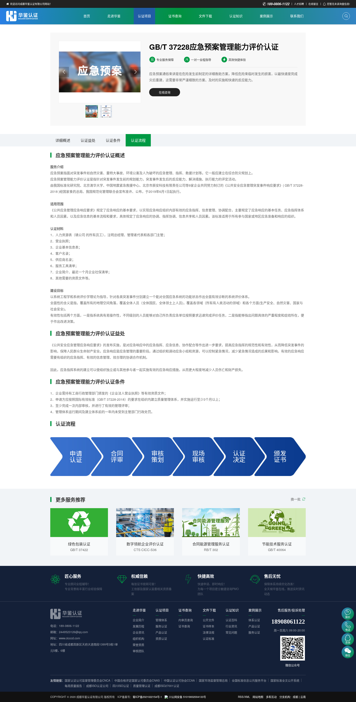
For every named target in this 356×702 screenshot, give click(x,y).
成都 (295, 697)
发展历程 (138, 626)
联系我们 (296, 16)
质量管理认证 (141, 686)
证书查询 (175, 16)
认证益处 (88, 140)
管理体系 (161, 620)
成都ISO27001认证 (167, 686)
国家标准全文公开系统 (285, 680)
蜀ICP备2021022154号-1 (147, 697)
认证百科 (231, 620)
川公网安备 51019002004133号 (187, 697)
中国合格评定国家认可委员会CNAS (137, 680)
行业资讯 (231, 626)
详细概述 (62, 140)
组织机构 (138, 638)
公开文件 (208, 620)
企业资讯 (138, 632)
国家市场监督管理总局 (213, 680)
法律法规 (208, 632)
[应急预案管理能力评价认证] (100, 72)
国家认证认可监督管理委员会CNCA (87, 680)
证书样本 (208, 626)
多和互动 (271, 697)
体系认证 (254, 620)
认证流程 (138, 140)
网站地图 (258, 697)
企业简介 (138, 620)
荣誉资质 (138, 645)
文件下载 (205, 16)
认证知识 (235, 16)
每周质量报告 (73, 686)
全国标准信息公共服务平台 (249, 680)
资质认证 (161, 638)
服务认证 (161, 626)
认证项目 (144, 16)
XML (247, 697)
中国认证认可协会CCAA (179, 680)
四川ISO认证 (120, 686)
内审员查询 (185, 620)
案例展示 (266, 16)
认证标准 (208, 638)
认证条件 (113, 140)
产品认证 (161, 632)
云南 (303, 697)
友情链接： (57, 680)
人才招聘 (299, 4)
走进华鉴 (114, 16)
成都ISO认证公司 (97, 686)
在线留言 (313, 4)
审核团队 (138, 651)
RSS (241, 697)
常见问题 (231, 632)
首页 (86, 16)
